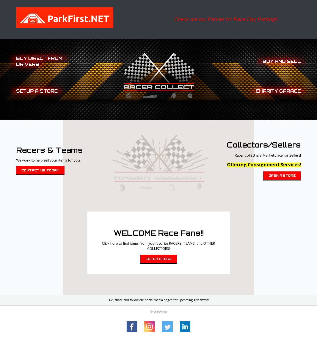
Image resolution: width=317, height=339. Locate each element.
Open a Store (282, 175)
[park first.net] (84, 17)
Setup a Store (37, 91)
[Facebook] (132, 326)
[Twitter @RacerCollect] (167, 326)
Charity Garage (278, 91)
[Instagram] (149, 326)
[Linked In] (185, 326)
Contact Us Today (40, 170)
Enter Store (159, 259)
